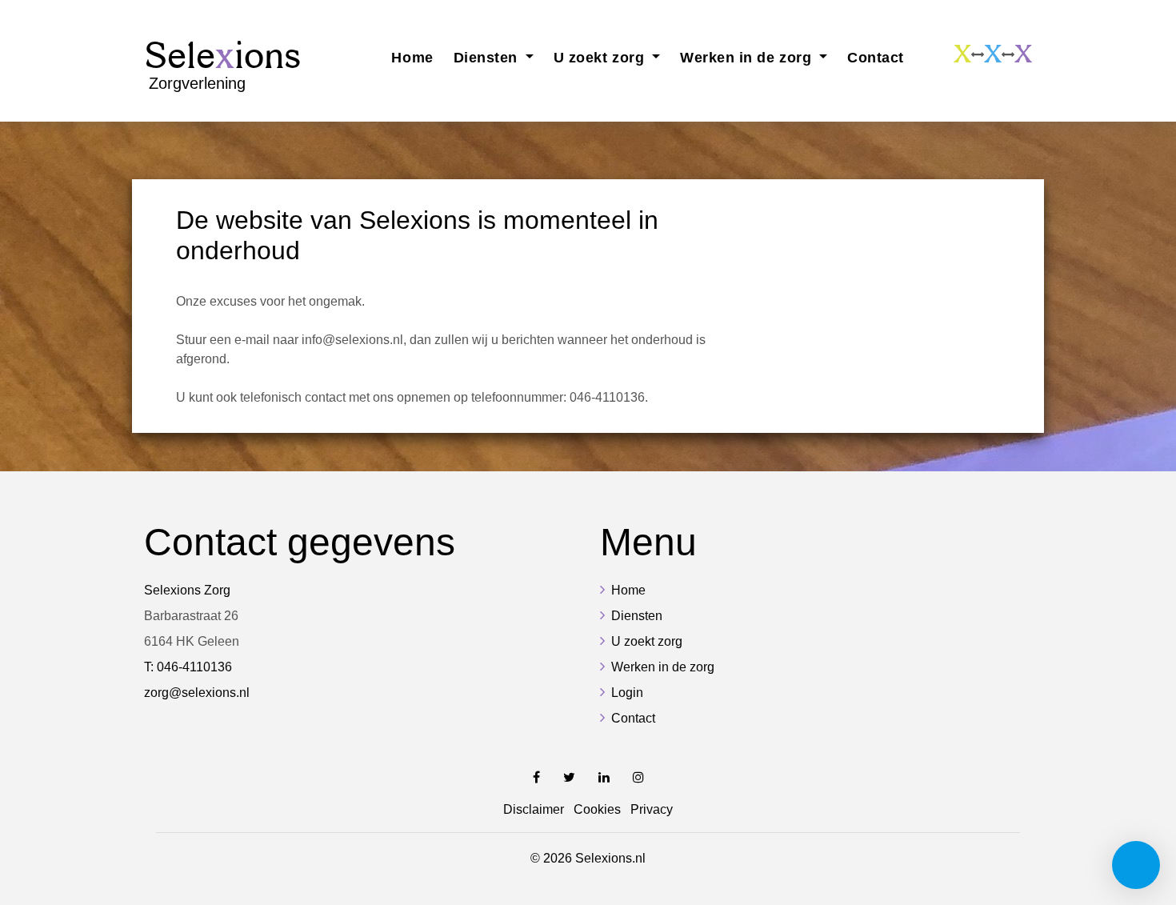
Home (412, 58)
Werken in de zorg (662, 667)
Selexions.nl (610, 858)
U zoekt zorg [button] (601, 58)
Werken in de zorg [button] (748, 58)
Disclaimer (533, 809)
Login (627, 692)
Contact (875, 58)
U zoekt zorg (646, 641)
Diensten (636, 616)
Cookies (597, 809)
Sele (222, 63)
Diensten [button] (488, 58)
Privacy (651, 809)
